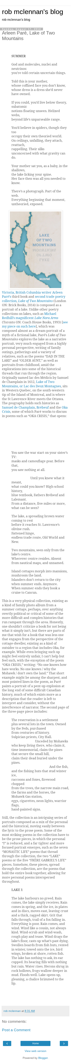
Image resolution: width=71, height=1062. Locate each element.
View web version (35, 1051)
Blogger (43, 1057)
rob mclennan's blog (32, 11)
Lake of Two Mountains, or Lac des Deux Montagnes (31, 384)
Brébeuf (42, 407)
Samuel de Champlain (18, 407)
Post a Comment (16, 1030)
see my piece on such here (35, 324)
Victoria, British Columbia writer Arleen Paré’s (32, 294)
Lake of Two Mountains (35, 301)
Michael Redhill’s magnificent (30, 316)
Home (35, 1043)
